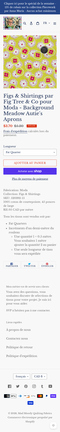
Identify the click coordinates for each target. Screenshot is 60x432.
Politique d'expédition (21, 356)
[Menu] (55, 23)
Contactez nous (17, 338)
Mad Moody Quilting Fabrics (35, 413)
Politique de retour (19, 347)
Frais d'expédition (15, 131)
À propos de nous (18, 330)
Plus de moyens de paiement (30, 178)
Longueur (9, 146)
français (21, 376)
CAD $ (38, 376)
